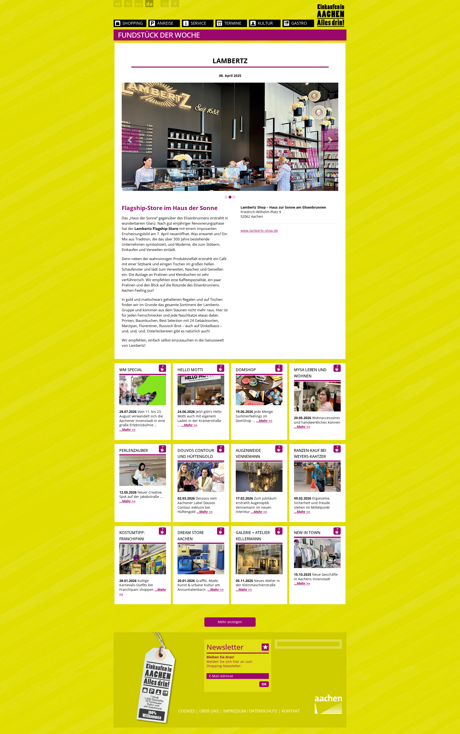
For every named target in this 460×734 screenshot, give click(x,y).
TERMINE (232, 23)
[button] (130, 140)
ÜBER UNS (209, 711)
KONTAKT (291, 711)
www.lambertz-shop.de (259, 230)
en (139, 3)
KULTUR (265, 23)
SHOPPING (132, 23)
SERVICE (198, 23)
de (149, 3)
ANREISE (165, 23)
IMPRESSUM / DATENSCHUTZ (250, 711)
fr (128, 3)
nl (117, 3)
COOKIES (186, 711)
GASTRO (299, 23)
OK (264, 684)
